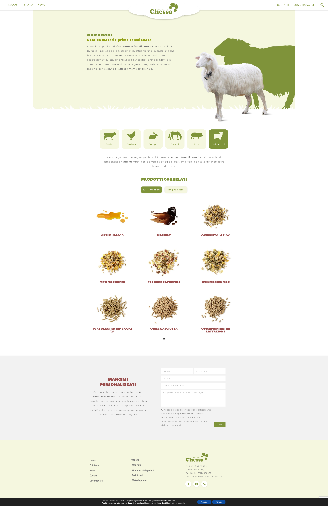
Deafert (164, 235)
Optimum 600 (112, 235)
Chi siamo (94, 465)
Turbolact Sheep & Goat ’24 (112, 330)
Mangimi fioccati (176, 190)
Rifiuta (219, 502)
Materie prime (139, 480)
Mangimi (136, 465)
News (92, 470)
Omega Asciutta (164, 329)
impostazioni (181, 503)
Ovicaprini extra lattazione (215, 330)
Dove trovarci (304, 5)
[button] (322, 5)
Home (93, 460)
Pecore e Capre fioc (164, 282)
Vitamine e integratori (143, 470)
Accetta (204, 502)
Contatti (283, 5)
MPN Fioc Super (112, 282)
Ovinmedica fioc (216, 282)
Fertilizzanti (137, 475)
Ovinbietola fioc (215, 235)
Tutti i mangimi (151, 190)
